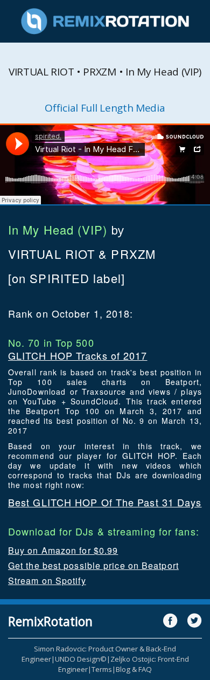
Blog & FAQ (134, 669)
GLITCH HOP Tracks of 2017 (78, 355)
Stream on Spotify (47, 580)
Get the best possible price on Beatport (93, 565)
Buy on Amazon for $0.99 (63, 550)
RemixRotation (50, 621)
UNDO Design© (81, 659)
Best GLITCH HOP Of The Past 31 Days (105, 502)
